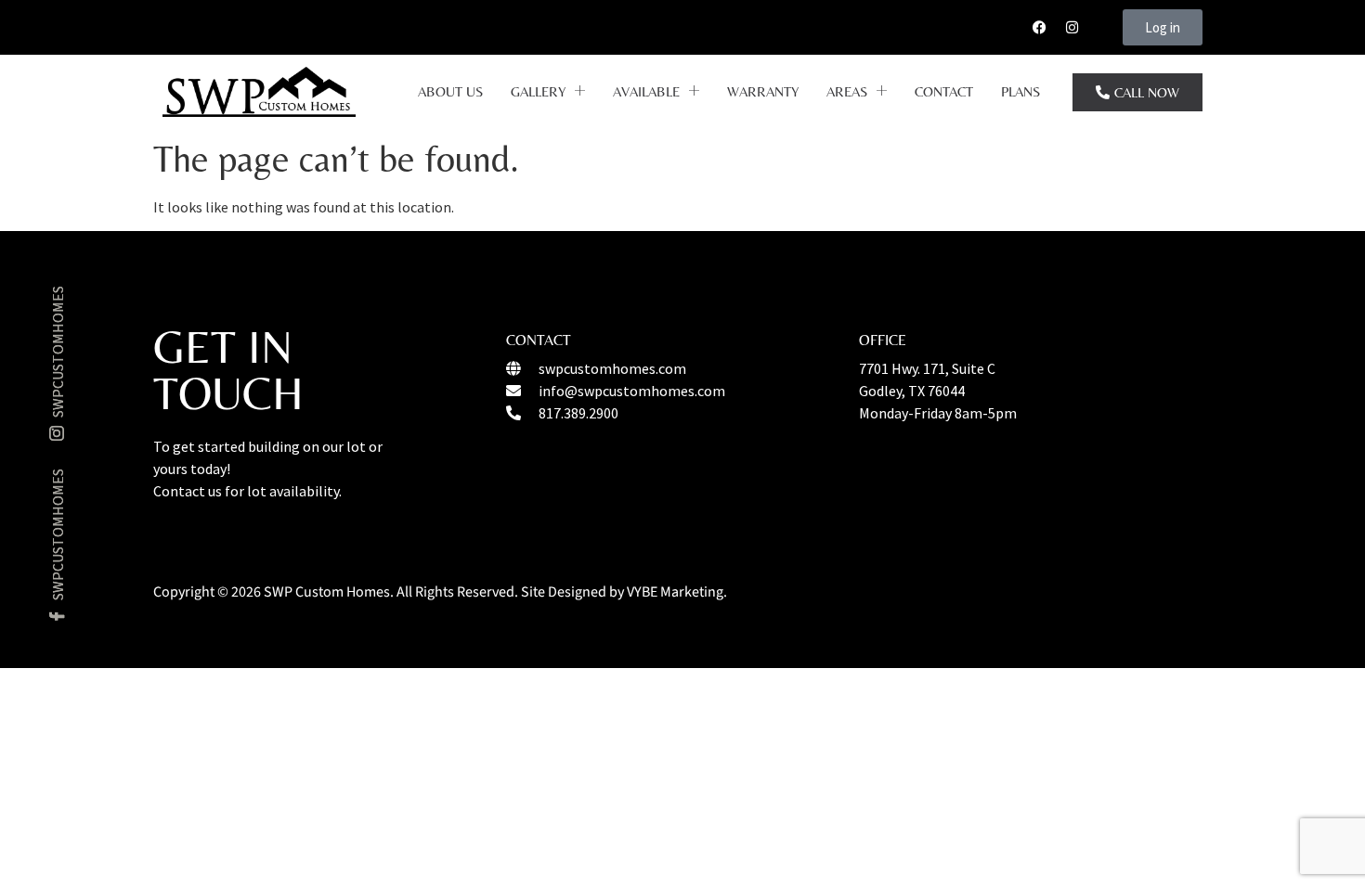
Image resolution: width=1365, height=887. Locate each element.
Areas (846, 91)
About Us (450, 91)
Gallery (538, 91)
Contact (944, 91)
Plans (1020, 91)
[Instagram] (1072, 28)
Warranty (763, 91)
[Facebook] (1039, 28)
